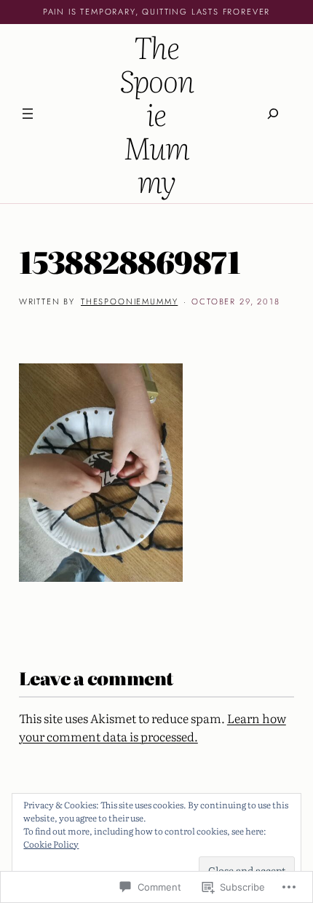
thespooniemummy (129, 301)
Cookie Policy (51, 844)
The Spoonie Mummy (156, 113)
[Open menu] (27, 113)
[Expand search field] (273, 113)
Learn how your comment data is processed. (152, 727)
